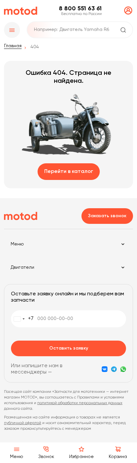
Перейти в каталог (68, 171)
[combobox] (22, 319)
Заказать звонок (107, 216)
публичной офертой (22, 423)
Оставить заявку (68, 348)
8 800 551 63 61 (80, 9)
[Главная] (20, 11)
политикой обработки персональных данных (79, 403)
